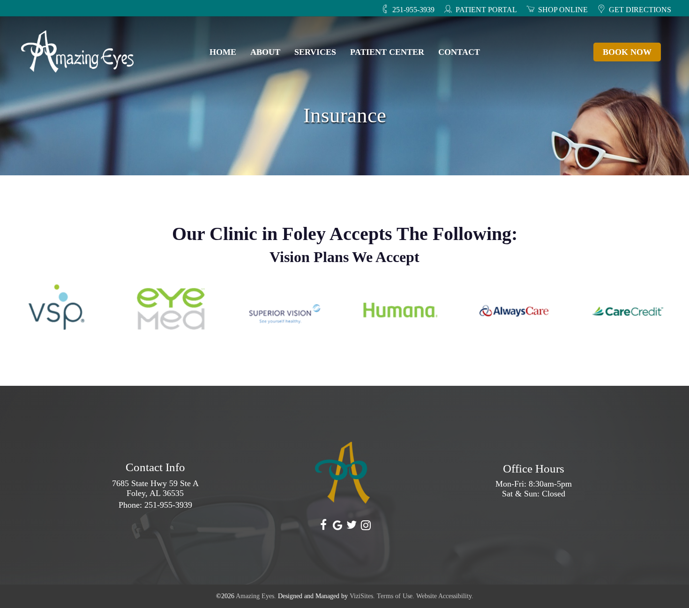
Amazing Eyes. (256, 596)
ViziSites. (362, 596)
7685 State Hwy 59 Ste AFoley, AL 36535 (155, 488)
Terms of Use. (395, 596)
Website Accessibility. (444, 596)
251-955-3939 (168, 505)
